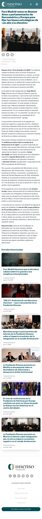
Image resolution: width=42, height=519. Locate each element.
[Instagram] (14, 475)
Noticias (5, 64)
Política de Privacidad (21, 493)
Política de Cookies (21, 498)
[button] (30, 4)
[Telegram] (23, 475)
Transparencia (21, 503)
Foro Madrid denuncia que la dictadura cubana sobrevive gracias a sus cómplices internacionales (21, 271)
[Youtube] (27, 475)
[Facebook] (31, 475)
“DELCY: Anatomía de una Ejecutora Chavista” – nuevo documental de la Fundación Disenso (20, 302)
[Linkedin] (18, 475)
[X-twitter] (10, 475)
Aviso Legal (21, 488)
